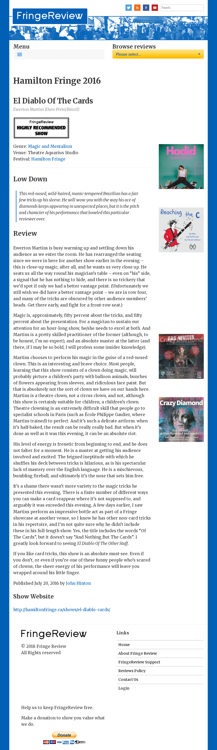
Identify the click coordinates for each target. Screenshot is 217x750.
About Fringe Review (137, 653)
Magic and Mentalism (50, 146)
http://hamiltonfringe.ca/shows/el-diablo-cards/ (61, 609)
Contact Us (128, 679)
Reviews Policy (132, 670)
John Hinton (78, 583)
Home (124, 644)
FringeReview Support (139, 662)
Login (123, 688)
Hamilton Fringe (48, 159)
